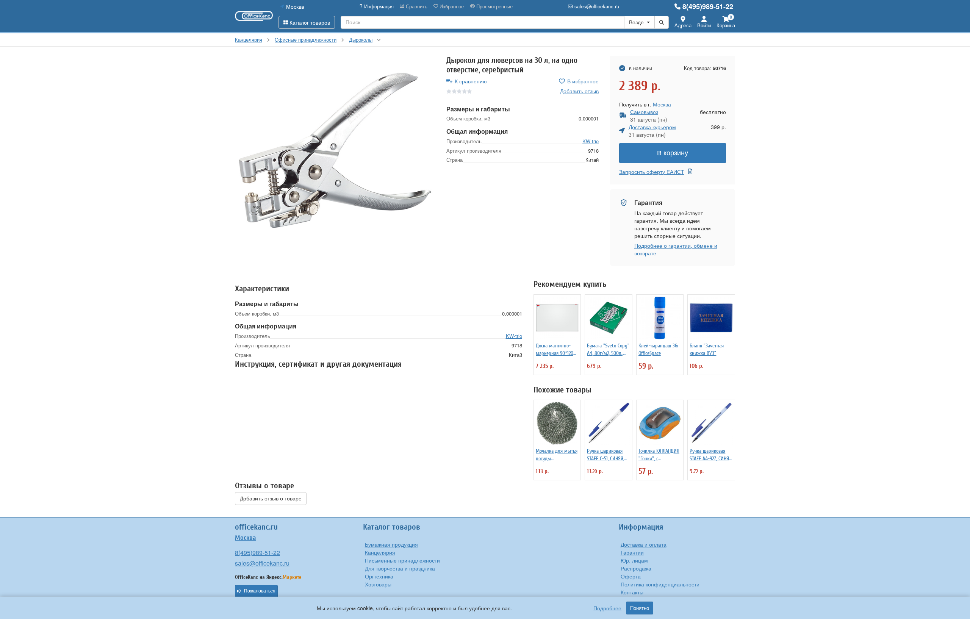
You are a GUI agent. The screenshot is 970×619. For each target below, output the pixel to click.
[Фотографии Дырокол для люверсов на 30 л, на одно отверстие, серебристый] (335, 156)
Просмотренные (494, 6)
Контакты (632, 592)
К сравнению (471, 81)
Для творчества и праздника (400, 568)
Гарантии (632, 552)
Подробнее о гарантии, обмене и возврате (675, 249)
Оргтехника (379, 576)
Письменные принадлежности (402, 560)
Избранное (451, 6)
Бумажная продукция (391, 544)
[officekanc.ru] (254, 16)
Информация (378, 6)
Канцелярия (380, 552)
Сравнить (415, 6)
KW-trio (590, 141)
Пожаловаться (259, 591)
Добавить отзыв (579, 91)
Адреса (683, 25)
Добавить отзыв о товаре (271, 499)
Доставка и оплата (643, 544)
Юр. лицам (634, 560)
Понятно (639, 608)
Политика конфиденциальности (660, 584)
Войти (704, 25)
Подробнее (607, 608)
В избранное (583, 81)
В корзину (672, 153)
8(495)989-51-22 (707, 6)
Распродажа (636, 568)
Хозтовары (378, 584)
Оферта (631, 576)
